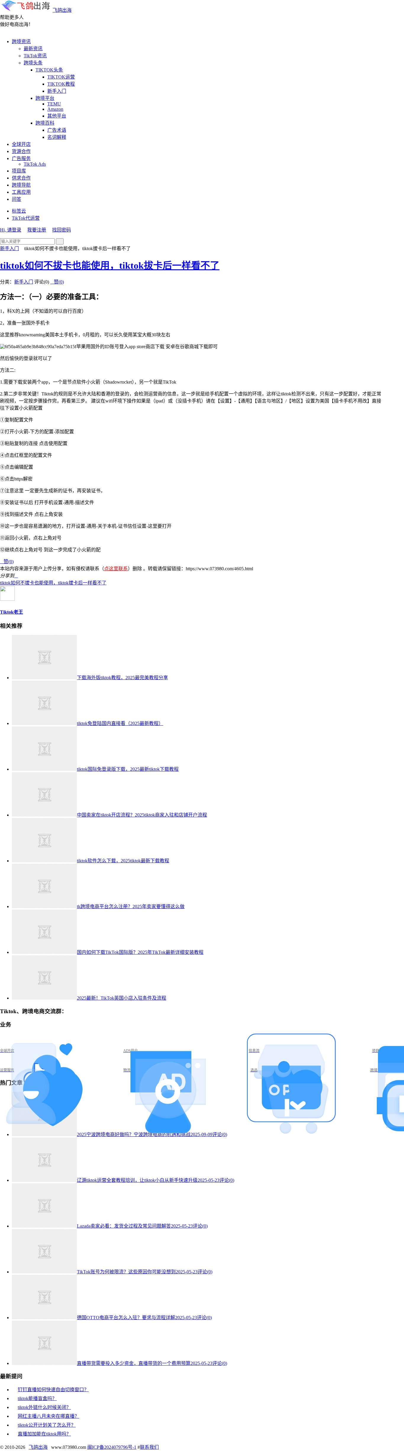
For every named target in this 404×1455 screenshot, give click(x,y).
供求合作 (21, 177)
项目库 (19, 170)
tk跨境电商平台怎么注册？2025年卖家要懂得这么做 (131, 906)
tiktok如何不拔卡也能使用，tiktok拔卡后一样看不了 (109, 265)
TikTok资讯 (35, 55)
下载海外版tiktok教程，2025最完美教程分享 (122, 677)
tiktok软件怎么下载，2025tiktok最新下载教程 (123, 860)
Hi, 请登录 (10, 229)
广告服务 (21, 158)
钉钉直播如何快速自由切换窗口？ (53, 1389)
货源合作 (21, 151)
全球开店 (21, 144)
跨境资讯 (21, 41)
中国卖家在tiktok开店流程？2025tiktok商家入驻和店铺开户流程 (142, 814)
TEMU (54, 103)
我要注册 (36, 229)
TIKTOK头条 (49, 69)
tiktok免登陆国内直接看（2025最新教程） (120, 723)
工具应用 (21, 192)
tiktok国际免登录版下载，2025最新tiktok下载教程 (128, 769)
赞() (57, 281)
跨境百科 (44, 123)
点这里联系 (116, 568)
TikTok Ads (35, 164)
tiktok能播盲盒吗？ (37, 1398)
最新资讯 (33, 48)
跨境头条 (33, 62)
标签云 (19, 211)
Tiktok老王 (11, 612)
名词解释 (56, 137)
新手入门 (56, 91)
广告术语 (56, 130)
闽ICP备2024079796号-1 (111, 1447)
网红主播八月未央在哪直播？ (48, 1416)
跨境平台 (44, 98)
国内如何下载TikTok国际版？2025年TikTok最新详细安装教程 (140, 952)
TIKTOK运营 (61, 76)
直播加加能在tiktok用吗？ (44, 1433)
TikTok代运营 (26, 218)
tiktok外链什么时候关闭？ (44, 1407)
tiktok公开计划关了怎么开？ (47, 1425)
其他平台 (56, 115)
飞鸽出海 (62, 10)
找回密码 (61, 229)
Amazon (55, 109)
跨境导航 (21, 185)
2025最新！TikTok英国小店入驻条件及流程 (121, 998)
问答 (16, 199)
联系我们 (149, 1447)
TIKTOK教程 (61, 84)
